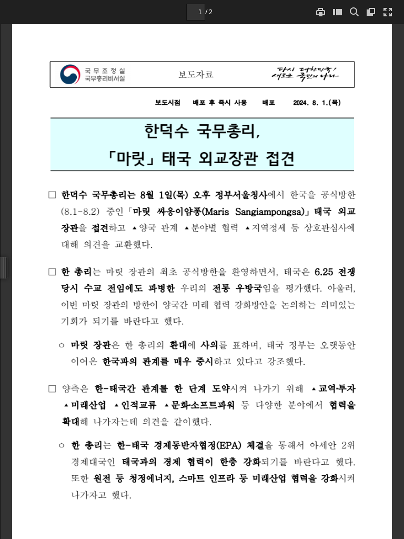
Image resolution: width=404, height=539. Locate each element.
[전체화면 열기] (387, 12)
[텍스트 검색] (354, 12)
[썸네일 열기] (337, 12)
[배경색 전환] (370, 12)
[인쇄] (320, 12)
